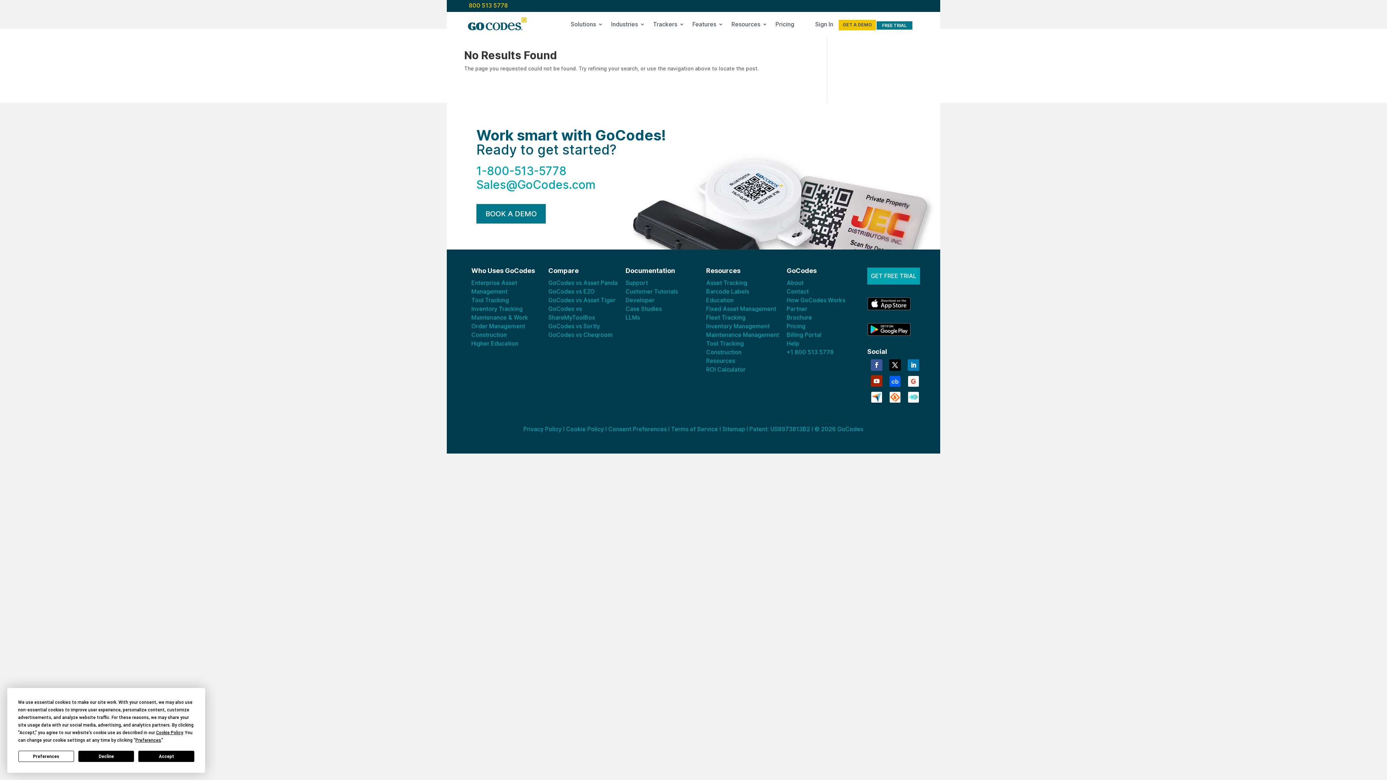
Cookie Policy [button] (169, 732)
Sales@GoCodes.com (536, 185)
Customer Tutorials (652, 291)
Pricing (784, 25)
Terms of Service (694, 429)
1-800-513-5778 (521, 171)
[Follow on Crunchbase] (895, 380)
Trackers (665, 25)
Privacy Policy (542, 429)
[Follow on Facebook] (876, 365)
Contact (798, 291)
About (795, 282)
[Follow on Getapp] (913, 396)
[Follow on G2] (913, 380)
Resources (745, 25)
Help (793, 343)
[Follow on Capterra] (876, 396)
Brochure (799, 317)
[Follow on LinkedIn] (913, 365)
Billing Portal (804, 334)
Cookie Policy (585, 429)
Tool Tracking (490, 300)
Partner (797, 308)
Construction (489, 334)
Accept (166, 756)
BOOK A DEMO (511, 213)
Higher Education (494, 343)
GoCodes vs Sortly (574, 326)
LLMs (633, 317)
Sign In (824, 25)
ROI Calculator (726, 369)
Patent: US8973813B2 (779, 429)
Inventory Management (738, 326)
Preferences (46, 756)
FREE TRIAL (894, 25)
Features (704, 25)
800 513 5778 (488, 5)
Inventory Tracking (497, 308)
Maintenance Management (742, 334)
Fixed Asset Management (741, 308)
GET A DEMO (857, 24)
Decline (106, 756)
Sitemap (733, 429)
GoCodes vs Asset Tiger (581, 300)
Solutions (583, 25)
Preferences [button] (148, 740)
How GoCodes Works (816, 300)
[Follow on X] (895, 365)
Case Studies (644, 308)
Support (637, 282)
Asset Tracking (726, 282)
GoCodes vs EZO (571, 291)
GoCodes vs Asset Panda (583, 282)
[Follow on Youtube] (876, 381)
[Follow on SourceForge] (895, 396)
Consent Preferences (637, 429)
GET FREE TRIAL (893, 276)
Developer (640, 300)
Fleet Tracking (726, 317)
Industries (624, 25)
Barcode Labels (727, 291)
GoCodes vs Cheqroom (580, 334)
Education (720, 300)
